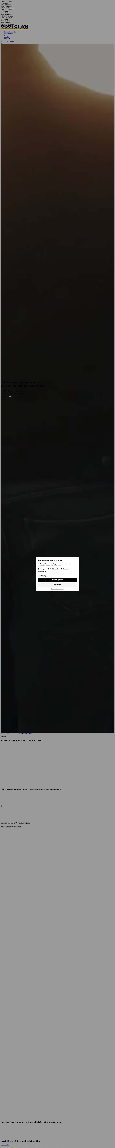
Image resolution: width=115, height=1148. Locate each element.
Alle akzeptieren (57, 579)
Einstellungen (43, 575)
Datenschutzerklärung (57, 589)
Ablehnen (57, 584)
